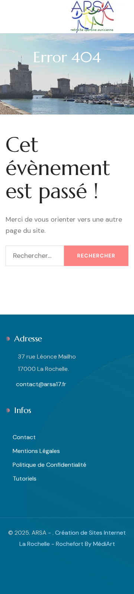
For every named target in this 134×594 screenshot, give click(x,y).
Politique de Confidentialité (49, 465)
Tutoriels (24, 478)
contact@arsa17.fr (40, 384)
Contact (24, 437)
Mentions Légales (36, 451)
